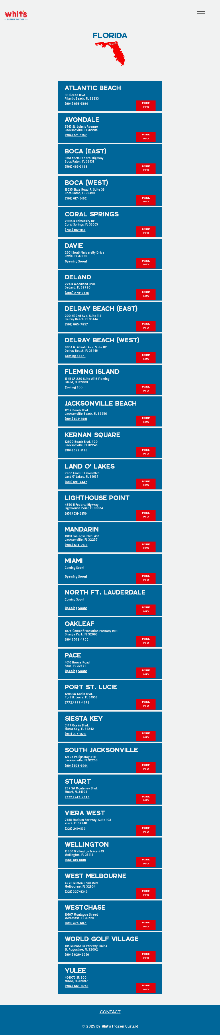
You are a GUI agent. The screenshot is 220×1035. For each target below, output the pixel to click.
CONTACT (110, 1012)
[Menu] (201, 14)
